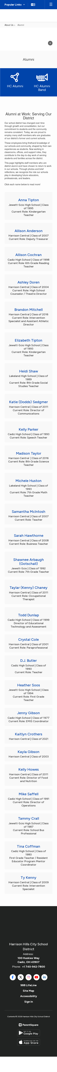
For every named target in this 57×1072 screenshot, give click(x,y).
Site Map (28, 990)
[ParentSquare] (28, 1025)
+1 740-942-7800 (33, 966)
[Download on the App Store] (28, 1042)
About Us (9, 24)
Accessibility (28, 996)
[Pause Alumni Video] (50, 43)
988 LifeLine (28, 985)
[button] (15, 4)
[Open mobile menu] (51, 4)
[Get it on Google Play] (28, 1032)
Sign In (28, 1001)
